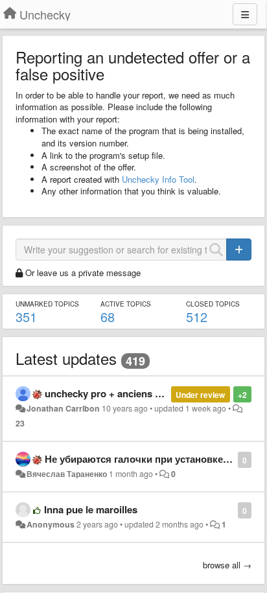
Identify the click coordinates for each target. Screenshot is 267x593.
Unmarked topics (47, 303)
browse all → (227, 565)
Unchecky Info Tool (158, 179)
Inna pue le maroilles (90, 509)
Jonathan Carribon (63, 408)
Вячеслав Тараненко (67, 474)
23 (20, 423)
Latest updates (66, 358)
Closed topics (213, 303)
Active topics (125, 303)
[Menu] (245, 14)
